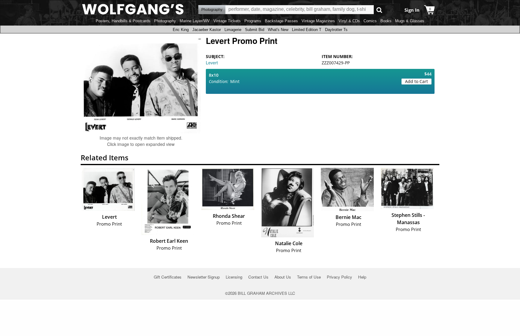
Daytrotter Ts (336, 29)
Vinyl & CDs (349, 21)
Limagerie (232, 29)
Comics (370, 21)
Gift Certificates (167, 276)
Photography (165, 21)
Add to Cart (416, 81)
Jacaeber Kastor (206, 29)
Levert (212, 63)
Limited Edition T (306, 29)
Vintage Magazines (318, 21)
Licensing (234, 276)
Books (386, 21)
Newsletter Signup (203, 276)
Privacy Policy (339, 276)
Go (379, 9)
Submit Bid (254, 29)
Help (362, 276)
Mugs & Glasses (409, 21)
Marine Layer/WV (195, 21)
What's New (278, 29)
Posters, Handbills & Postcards (123, 21)
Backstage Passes (281, 21)
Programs (252, 21)
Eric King (181, 29)
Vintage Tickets (227, 21)
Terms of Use (309, 276)
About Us (282, 276)
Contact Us (258, 276)
